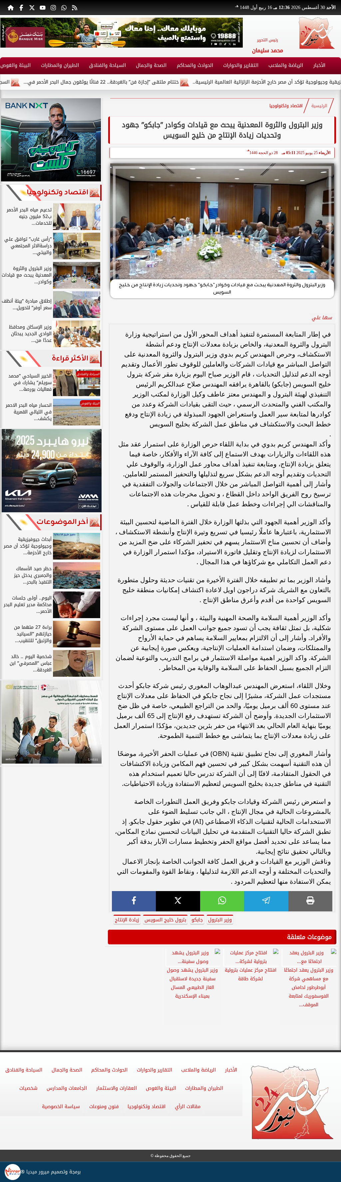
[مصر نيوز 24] (316, 33)
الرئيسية (319, 106)
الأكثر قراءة (70, 359)
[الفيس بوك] (21, 7)
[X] (178, 901)
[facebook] (134, 901)
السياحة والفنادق (107, 65)
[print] (310, 901)
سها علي (322, 317)
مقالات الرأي (187, 1106)
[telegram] (266, 901)
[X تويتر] (32, 7)
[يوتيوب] (42, 7)
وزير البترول (220, 919)
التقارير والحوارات (240, 65)
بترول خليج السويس (165, 919)
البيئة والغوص (161, 1088)
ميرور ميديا (37, 1171)
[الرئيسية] (10, 7)
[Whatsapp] (64, 7)
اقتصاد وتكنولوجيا (286, 106)
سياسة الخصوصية (61, 1106)
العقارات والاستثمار (116, 1088)
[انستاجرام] (53, 7)
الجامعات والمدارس (67, 1088)
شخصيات (28, 1088)
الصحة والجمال (151, 65)
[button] (7, 32)
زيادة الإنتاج (127, 919)
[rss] (74, 7)
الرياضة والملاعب (285, 65)
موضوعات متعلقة (309, 937)
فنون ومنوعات (104, 1106)
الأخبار (319, 65)
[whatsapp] (222, 901)
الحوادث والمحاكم (195, 65)
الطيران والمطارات (60, 65)
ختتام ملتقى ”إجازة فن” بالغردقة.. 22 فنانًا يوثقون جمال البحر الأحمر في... (131, 82)
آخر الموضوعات (62, 522)
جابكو (197, 919)
